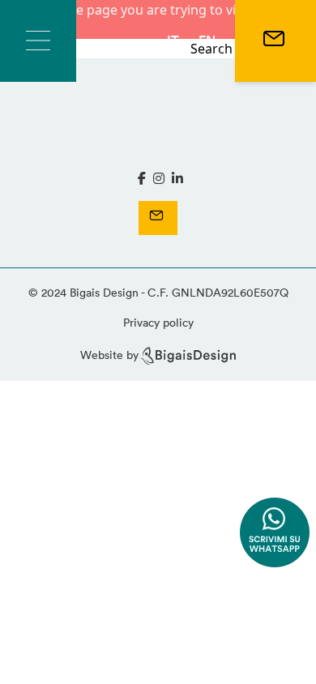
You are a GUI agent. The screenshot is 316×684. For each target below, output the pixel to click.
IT (173, 40)
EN (207, 40)
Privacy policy (158, 322)
